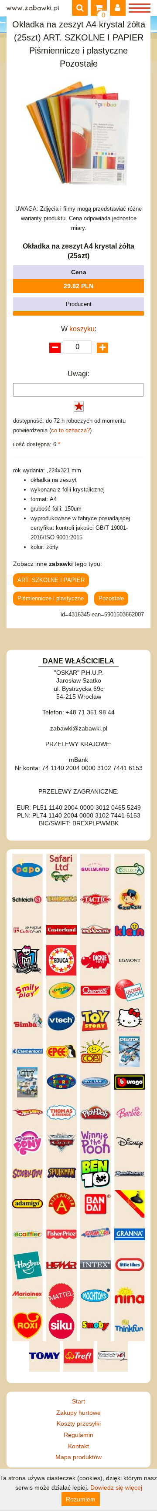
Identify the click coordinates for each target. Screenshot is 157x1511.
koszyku (82, 329)
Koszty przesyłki (79, 1423)
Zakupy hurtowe (78, 1412)
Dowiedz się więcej (116, 1487)
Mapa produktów (78, 1457)
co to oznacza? (70, 430)
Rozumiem (81, 1499)
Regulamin (78, 1434)
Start (78, 1401)
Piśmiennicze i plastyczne (50, 598)
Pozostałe (111, 598)
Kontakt (78, 1446)
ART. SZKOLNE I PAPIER (51, 580)
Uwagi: (78, 373)
